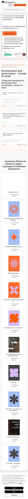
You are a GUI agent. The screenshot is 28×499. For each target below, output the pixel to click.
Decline (14, 491)
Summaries (9, 65)
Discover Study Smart (19, 5)
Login (10, 5)
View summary (9, 33)
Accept (14, 488)
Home (3, 65)
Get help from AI (22, 105)
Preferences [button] (20, 483)
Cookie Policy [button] (11, 481)
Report (3, 105)
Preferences (14, 495)
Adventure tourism (19, 65)
